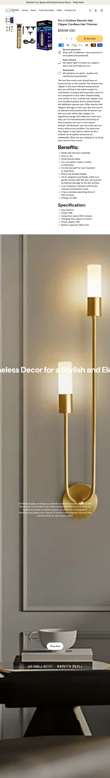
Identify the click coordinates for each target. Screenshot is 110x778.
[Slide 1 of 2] (9, 20)
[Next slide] (51, 35)
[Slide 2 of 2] (9, 29)
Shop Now (55, 646)
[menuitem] (25, 10)
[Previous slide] (17, 35)
